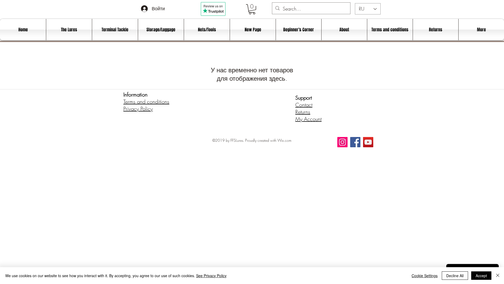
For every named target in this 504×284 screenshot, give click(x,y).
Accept (481, 275)
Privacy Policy (138, 108)
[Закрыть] (498, 275)
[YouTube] (368, 142)
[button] (252, 9)
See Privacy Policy (211, 275)
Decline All (455, 275)
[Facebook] (355, 142)
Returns (302, 111)
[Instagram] (342, 142)
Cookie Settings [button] (425, 275)
